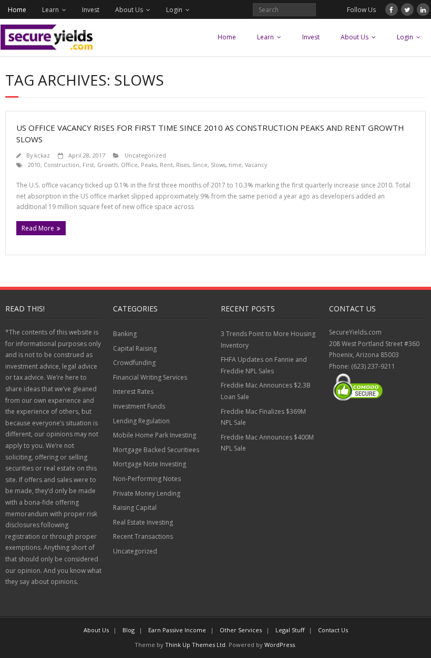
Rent (166, 165)
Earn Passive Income (177, 630)
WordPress (279, 645)
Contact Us (333, 630)
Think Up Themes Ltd (195, 645)
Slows (218, 165)
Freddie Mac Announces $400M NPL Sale (267, 443)
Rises (182, 165)
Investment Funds (139, 406)
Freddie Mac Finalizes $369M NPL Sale (263, 417)
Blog (128, 630)
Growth (107, 165)
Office (129, 165)
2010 (34, 165)
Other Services (241, 630)
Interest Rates (133, 391)
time (235, 165)
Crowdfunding (134, 362)
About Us (129, 9)
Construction (61, 165)
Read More (38, 228)
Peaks (149, 165)
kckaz (42, 155)
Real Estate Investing (143, 522)
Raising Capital (135, 507)
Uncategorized (145, 155)
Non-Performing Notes (147, 478)
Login (174, 9)
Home (17, 9)
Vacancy (256, 165)
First (88, 165)
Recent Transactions (143, 536)
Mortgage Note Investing (149, 463)
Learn (50, 9)
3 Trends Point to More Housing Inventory (268, 339)
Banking (125, 333)
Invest (90, 9)
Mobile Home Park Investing (154, 435)
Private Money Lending (146, 493)
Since (200, 165)
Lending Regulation (141, 420)
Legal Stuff (289, 630)
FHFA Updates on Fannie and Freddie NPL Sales (264, 365)
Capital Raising (135, 348)
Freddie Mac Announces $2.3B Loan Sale (266, 391)
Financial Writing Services (150, 377)
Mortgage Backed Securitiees (156, 449)
